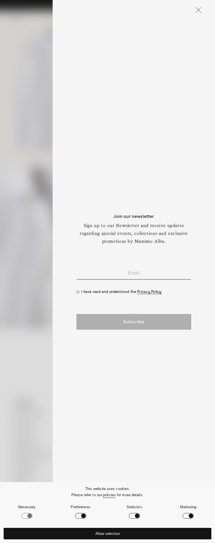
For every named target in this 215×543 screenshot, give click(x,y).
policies (109, 495)
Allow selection (107, 534)
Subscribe (133, 322)
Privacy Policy (149, 292)
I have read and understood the (121, 292)
